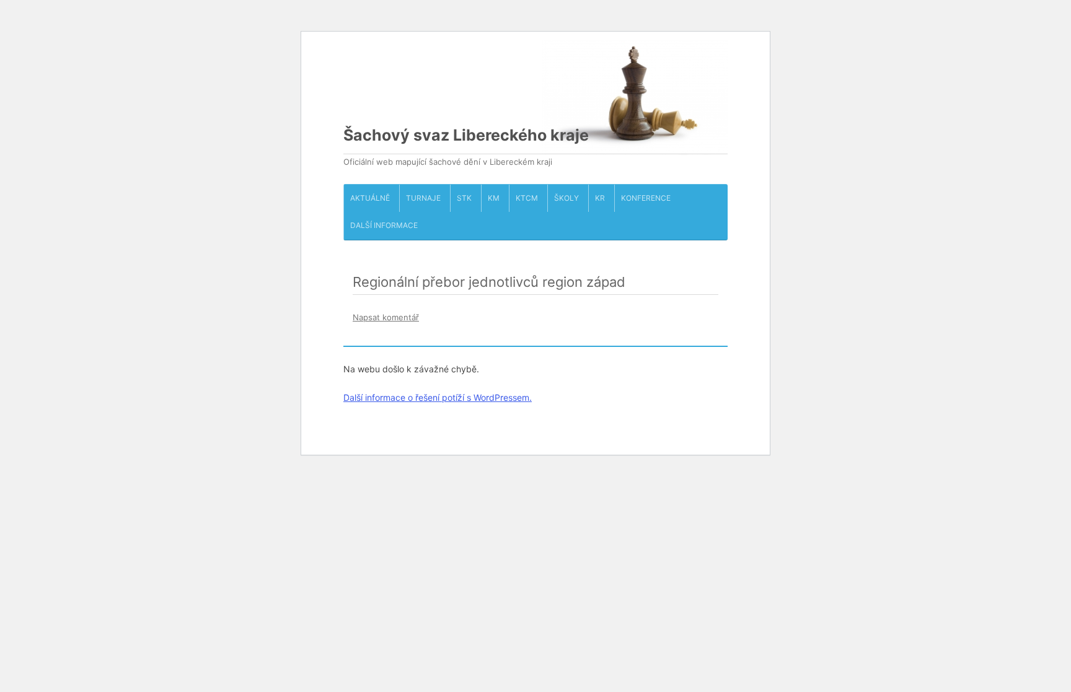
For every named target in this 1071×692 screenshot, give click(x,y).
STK (464, 198)
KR (600, 198)
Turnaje (423, 198)
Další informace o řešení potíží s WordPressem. (437, 397)
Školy (566, 198)
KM (494, 198)
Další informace (384, 225)
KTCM (527, 198)
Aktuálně (370, 198)
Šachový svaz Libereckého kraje (466, 135)
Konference (646, 198)
